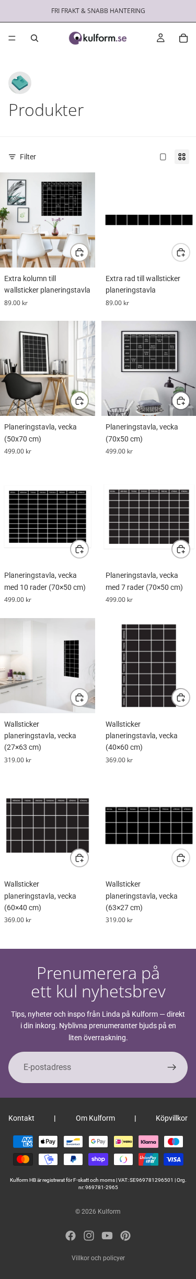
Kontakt (21, 1118)
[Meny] (12, 38)
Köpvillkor (172, 1118)
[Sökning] (34, 38)
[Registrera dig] (172, 1067)
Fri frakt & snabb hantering (98, 10)
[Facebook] (70, 1235)
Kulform (109, 1211)
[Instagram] (89, 1235)
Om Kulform (95, 1118)
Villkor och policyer (98, 1258)
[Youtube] (107, 1235)
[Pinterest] (125, 1235)
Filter (28, 157)
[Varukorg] (183, 38)
